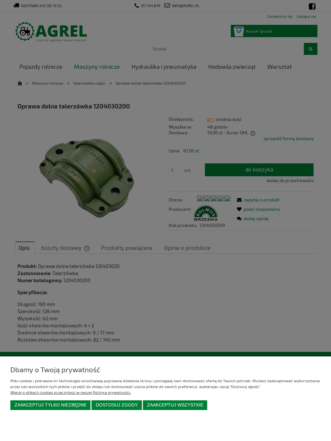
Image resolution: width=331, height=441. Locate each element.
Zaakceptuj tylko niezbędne (51, 405)
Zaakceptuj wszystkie (175, 405)
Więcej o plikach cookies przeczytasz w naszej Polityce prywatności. (70, 392)
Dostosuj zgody (117, 405)
